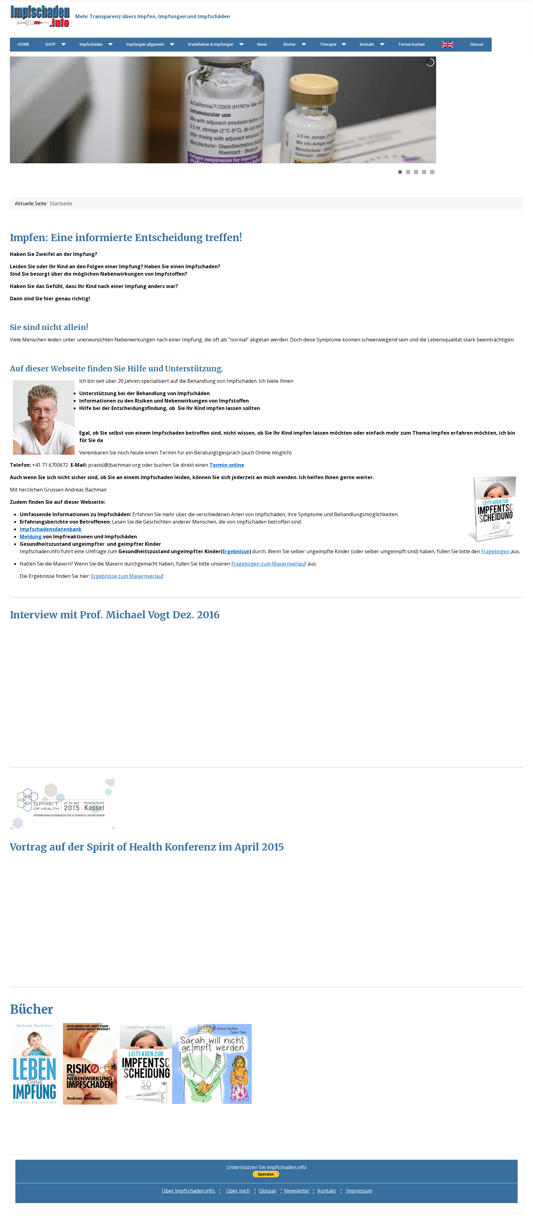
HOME (23, 44)
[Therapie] (343, 44)
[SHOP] (62, 44)
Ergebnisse (235, 551)
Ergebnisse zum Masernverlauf (127, 576)
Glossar (477, 44)
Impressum (359, 1190)
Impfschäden (91, 44)
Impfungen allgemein (145, 44)
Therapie (328, 44)
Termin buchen (411, 44)
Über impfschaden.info (189, 1190)
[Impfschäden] (109, 44)
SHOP (50, 44)
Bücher (289, 44)
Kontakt (367, 44)
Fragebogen (496, 551)
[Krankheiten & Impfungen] (240, 44)
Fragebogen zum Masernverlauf (268, 563)
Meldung (31, 536)
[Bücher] (302, 44)
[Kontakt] (381, 44)
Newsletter (297, 1190)
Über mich (238, 1190)
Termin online (226, 465)
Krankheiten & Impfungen (210, 44)
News (262, 44)
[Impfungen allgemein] (171, 44)
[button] (417, 110)
